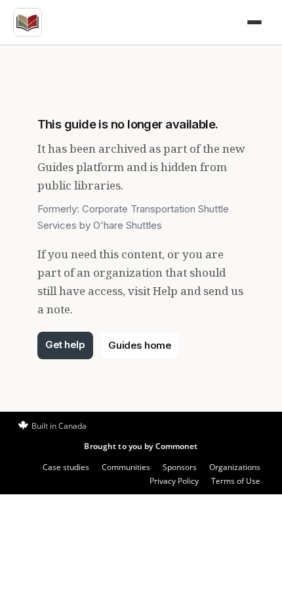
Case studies (66, 467)
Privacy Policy (174, 480)
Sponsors (180, 467)
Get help (65, 344)
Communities (126, 467)
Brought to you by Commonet (140, 446)
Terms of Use (235, 480)
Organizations (234, 467)
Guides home (139, 345)
